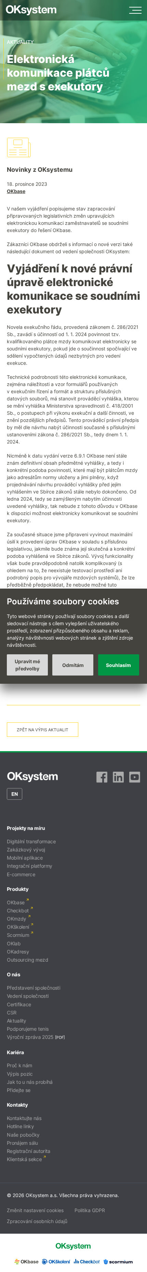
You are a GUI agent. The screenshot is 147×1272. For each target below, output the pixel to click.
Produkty (17, 889)
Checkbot (18, 910)
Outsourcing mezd (27, 960)
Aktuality (16, 1021)
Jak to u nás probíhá (30, 1082)
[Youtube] (134, 777)
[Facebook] (101, 777)
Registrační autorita (28, 1151)
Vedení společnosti (28, 996)
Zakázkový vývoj (26, 849)
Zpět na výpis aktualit (42, 729)
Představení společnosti (33, 988)
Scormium (18, 935)
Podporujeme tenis (28, 1029)
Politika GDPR (90, 1210)
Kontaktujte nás (24, 1118)
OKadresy (18, 951)
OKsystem (31, 10)
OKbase (16, 191)
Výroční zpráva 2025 (30, 1037)
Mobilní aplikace (25, 858)
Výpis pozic (20, 1074)
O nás (13, 974)
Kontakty (17, 1105)
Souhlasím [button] (118, 665)
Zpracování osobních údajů (37, 1221)
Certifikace (19, 1004)
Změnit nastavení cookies (35, 1210)
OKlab (14, 943)
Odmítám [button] (73, 665)
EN (14, 794)
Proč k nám (19, 1065)
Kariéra (15, 1052)
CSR (11, 1012)
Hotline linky (20, 1126)
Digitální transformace (31, 841)
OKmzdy (16, 919)
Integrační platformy (29, 866)
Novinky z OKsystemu (39, 169)
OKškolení (18, 927)
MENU (135, 10)
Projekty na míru (26, 828)
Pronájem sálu (22, 1143)
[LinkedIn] (118, 777)
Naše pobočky (23, 1135)
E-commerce (21, 874)
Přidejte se (18, 1090)
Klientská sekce (24, 1159)
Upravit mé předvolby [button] (27, 664)
